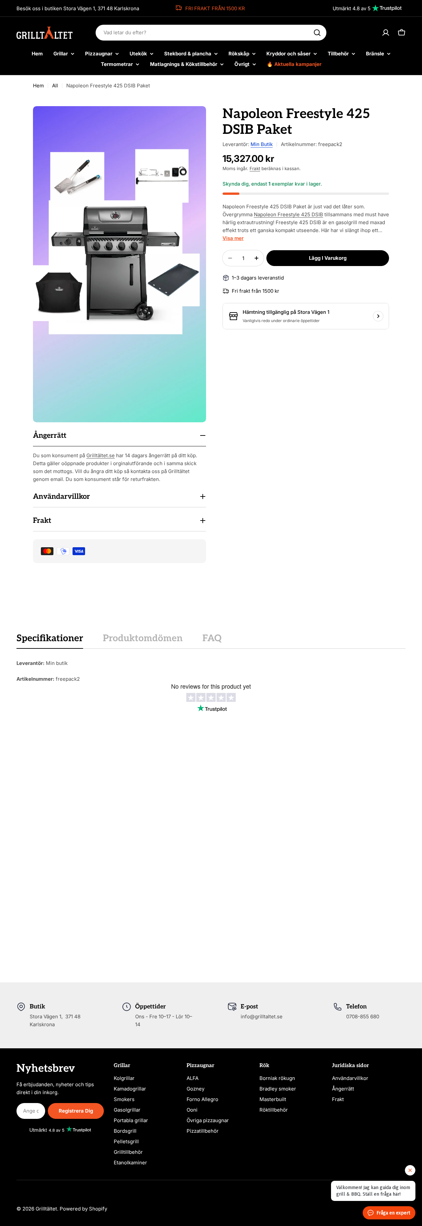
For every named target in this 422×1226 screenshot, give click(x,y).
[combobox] (211, 33)
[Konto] (386, 33)
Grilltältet (46, 1209)
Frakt (255, 168)
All (55, 85)
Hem (38, 85)
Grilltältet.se (100, 455)
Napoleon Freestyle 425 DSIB (288, 214)
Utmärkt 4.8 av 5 (352, 8)
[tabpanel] (211, 671)
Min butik (262, 144)
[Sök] (317, 33)
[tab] (49, 640)
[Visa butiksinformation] (378, 316)
